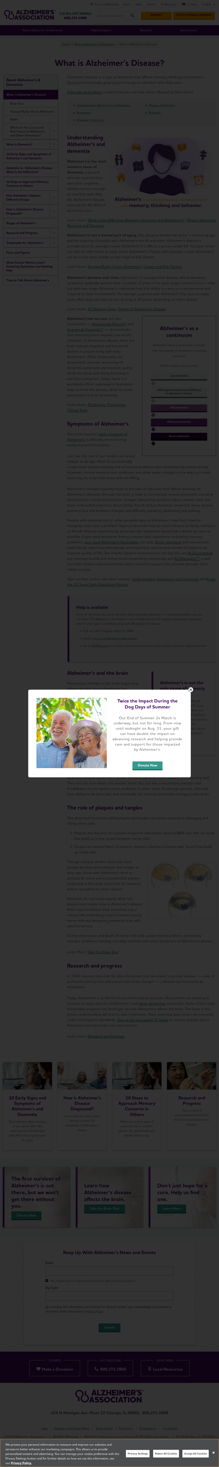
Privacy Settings (138, 1453)
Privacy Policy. (21, 1463)
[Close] (213, 1452)
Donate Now (147, 765)
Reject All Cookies (166, 1453)
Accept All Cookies (195, 1453)
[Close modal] (190, 689)
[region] (109, 1453)
